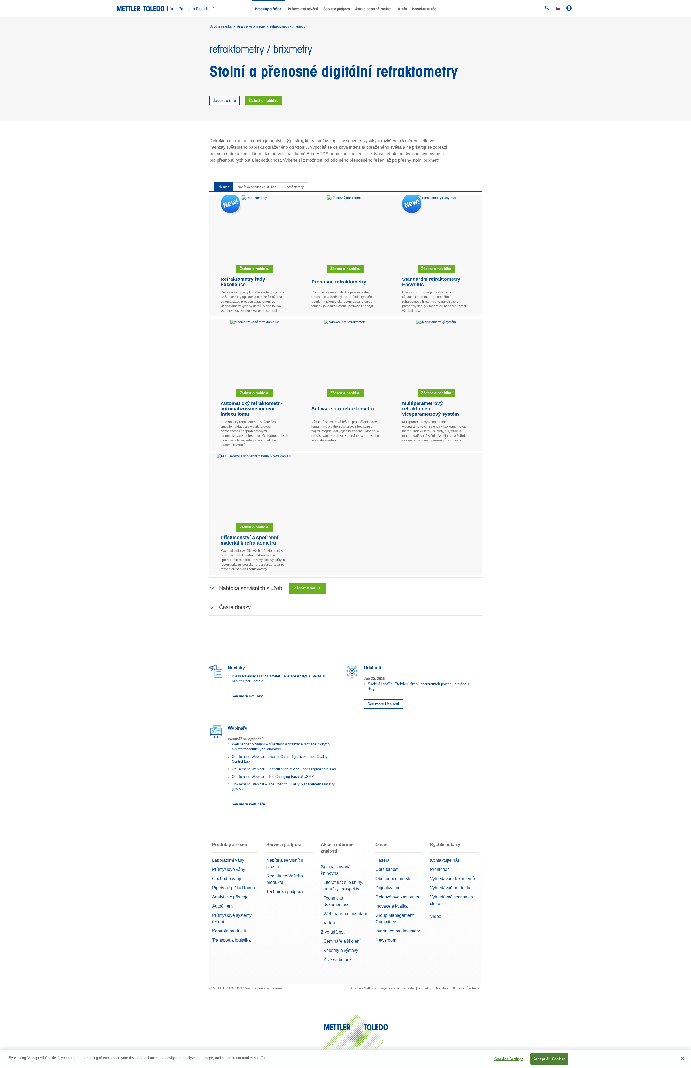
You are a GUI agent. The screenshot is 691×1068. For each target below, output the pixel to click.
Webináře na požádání (345, 913)
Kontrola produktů (229, 931)
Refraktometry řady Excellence (243, 281)
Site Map (441, 988)
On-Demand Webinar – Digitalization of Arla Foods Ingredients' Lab (284, 769)
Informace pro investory (397, 931)
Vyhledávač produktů (450, 888)
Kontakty (424, 988)
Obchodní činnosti (392, 878)
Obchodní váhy (226, 878)
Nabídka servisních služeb (257, 187)
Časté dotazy (294, 187)
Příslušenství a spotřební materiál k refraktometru (249, 540)
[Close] (682, 1058)
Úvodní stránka (220, 26)
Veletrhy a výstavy (341, 950)
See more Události (383, 704)
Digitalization (388, 888)
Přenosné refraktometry (338, 282)
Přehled (223, 187)
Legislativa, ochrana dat (397, 988)
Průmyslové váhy (228, 869)
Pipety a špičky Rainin (233, 888)
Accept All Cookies (549, 1059)
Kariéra (382, 860)
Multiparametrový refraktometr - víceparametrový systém (430, 409)
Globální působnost (466, 988)
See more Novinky (247, 696)
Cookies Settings (363, 988)
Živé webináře (337, 959)
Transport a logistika (231, 940)
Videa (329, 923)
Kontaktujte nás (424, 8)
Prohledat (439, 869)
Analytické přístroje (251, 26)
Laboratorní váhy (228, 860)
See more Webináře (248, 804)
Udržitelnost (386, 869)
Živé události (333, 932)
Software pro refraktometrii (342, 408)
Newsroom (385, 940)
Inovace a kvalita (391, 906)
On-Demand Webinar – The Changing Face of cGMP (273, 777)
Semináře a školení (342, 941)
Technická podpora (284, 891)
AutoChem (222, 906)
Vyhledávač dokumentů (452, 878)
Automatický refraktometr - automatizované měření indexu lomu (252, 409)
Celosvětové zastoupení (398, 897)
